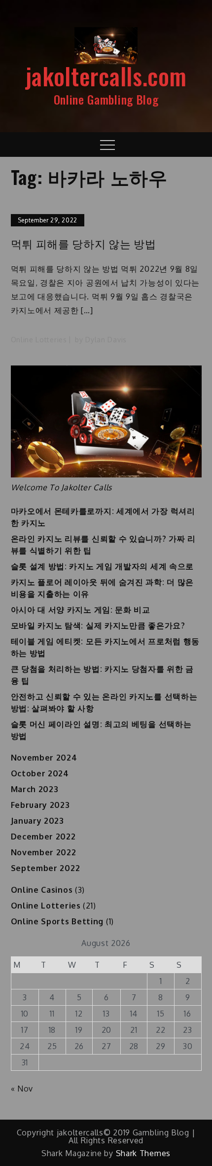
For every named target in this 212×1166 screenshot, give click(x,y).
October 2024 (40, 773)
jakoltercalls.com (106, 75)
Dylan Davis (106, 339)
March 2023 (35, 789)
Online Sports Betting (57, 921)
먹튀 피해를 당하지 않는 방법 (83, 243)
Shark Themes (143, 1153)
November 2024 (44, 758)
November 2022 (43, 852)
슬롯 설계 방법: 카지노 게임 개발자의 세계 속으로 (102, 566)
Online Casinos (42, 890)
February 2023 (40, 805)
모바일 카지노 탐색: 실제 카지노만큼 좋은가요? (98, 625)
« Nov (22, 1088)
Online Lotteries (39, 339)
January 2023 (37, 821)
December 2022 (43, 836)
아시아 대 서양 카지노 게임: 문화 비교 (80, 610)
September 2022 (45, 868)
